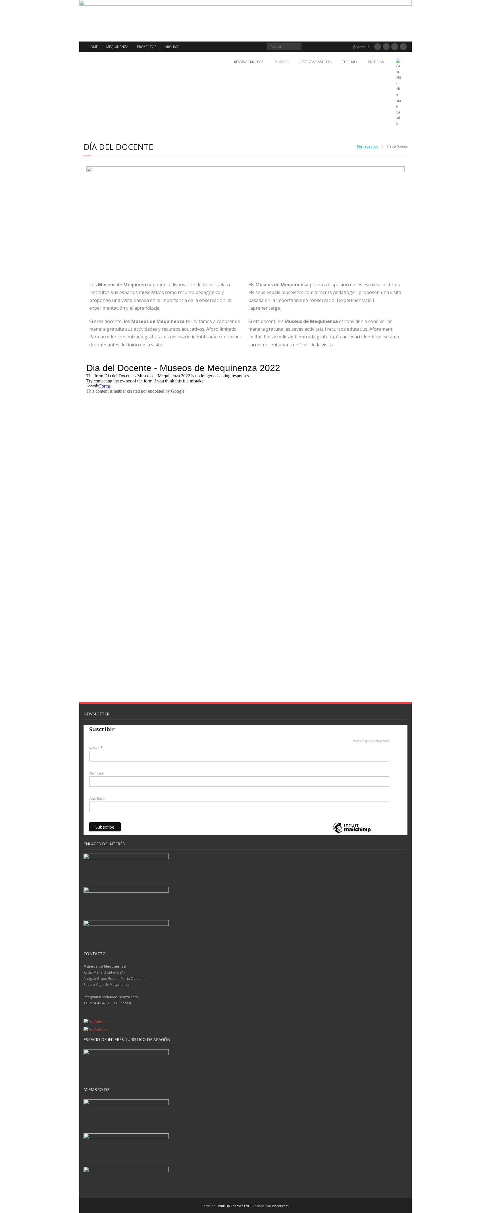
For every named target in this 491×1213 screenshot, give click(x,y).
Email (96, 747)
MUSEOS (281, 61)
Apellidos (97, 798)
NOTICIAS (376, 61)
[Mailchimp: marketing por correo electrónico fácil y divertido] (352, 832)
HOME (93, 46)
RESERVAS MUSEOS (248, 61)
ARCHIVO (172, 46)
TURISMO (349, 61)
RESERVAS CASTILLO (315, 61)
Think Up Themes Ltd (232, 1206)
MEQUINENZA (117, 46)
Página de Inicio (367, 146)
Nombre (96, 773)
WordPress (280, 1206)
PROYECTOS (146, 46)
